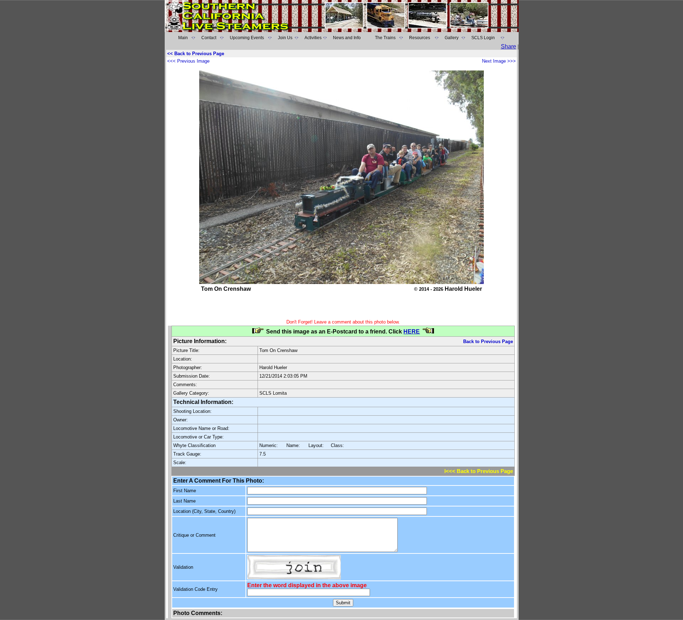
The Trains (385, 37)
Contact (208, 37)
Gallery (452, 37)
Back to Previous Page (488, 341)
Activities (313, 37)
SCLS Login (483, 37)
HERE (411, 332)
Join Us (285, 37)
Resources (419, 37)
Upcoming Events (247, 37)
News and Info (347, 37)
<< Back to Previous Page (195, 53)
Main (183, 37)
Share (508, 46)
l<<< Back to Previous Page (478, 471)
